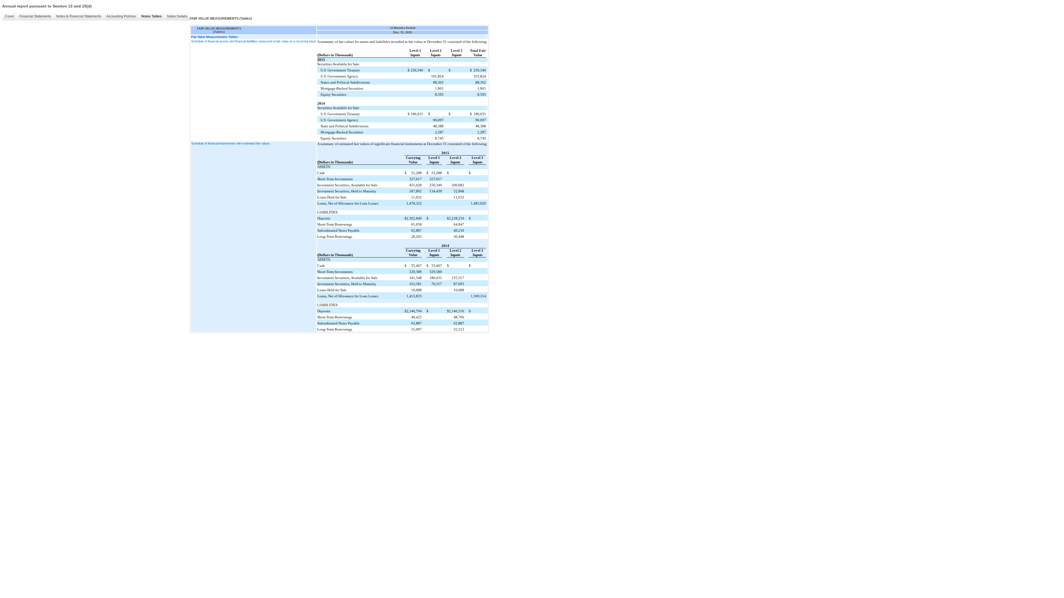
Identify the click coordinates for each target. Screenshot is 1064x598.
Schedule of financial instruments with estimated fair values (230, 143)
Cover (9, 16)
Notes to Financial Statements (78, 16)
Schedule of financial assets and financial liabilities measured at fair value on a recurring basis (253, 41)
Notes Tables (151, 16)
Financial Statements (35, 16)
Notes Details (177, 16)
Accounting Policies (121, 16)
